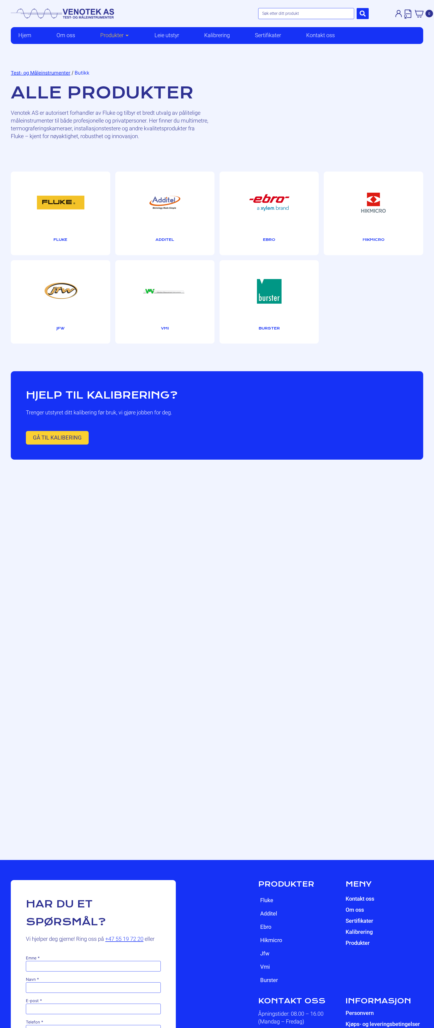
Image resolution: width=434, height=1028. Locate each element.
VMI (265, 967)
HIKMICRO (271, 940)
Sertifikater (359, 921)
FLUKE (266, 900)
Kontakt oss (360, 899)
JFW (264, 953)
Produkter (358, 943)
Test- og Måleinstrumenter (40, 73)
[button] (114, 35)
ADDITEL (268, 913)
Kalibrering (359, 932)
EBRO (266, 927)
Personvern (360, 1013)
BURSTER (269, 980)
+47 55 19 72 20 (124, 939)
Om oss (355, 910)
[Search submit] (363, 13)
